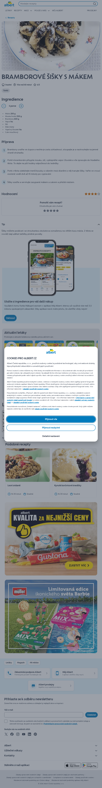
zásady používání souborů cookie (47, 409)
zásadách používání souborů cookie (35, 389)
